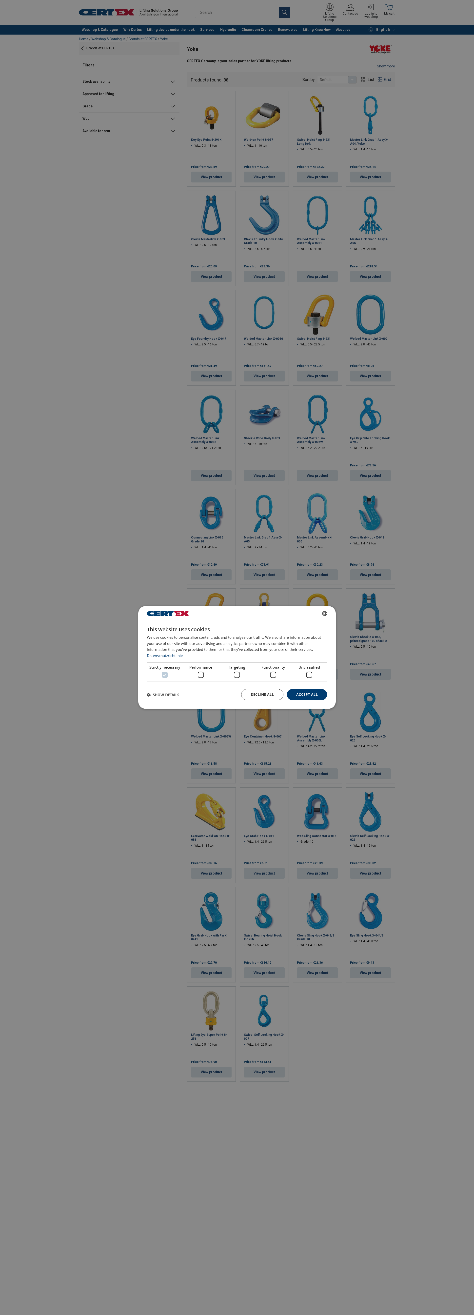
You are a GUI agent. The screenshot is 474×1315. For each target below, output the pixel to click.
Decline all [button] (262, 694)
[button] (163, 694)
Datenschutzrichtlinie (165, 655)
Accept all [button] (307, 694)
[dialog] (237, 657)
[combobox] (324, 613)
